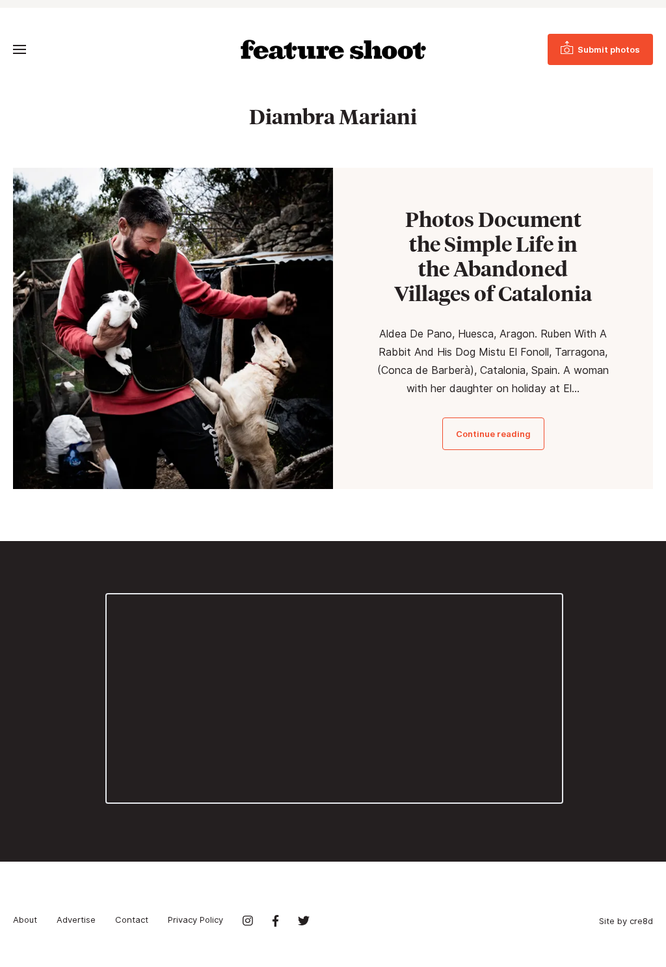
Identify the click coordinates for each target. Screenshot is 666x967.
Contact (131, 919)
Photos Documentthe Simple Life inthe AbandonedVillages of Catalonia (493, 256)
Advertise (76, 919)
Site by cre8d (626, 921)
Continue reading (493, 434)
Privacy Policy (195, 919)
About (25, 919)
